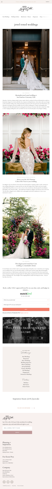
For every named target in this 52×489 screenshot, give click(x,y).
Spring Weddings (26, 366)
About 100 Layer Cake (7, 470)
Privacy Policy (14, 485)
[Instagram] (4, 481)
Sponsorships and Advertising (8, 477)
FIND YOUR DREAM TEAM (18, 338)
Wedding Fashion (15, 17)
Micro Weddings (26, 360)
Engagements (26, 372)
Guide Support (5, 461)
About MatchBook (6, 472)
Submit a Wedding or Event (8, 475)
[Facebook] (11, 481)
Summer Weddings (26, 368)
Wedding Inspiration (30, 177)
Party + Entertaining (44, 17)
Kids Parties (26, 384)
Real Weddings (6, 17)
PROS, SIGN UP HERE (34, 338)
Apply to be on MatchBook (8, 463)
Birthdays (26, 382)
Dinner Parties (26, 386)
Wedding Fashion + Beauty (8, 452)
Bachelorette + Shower (26, 17)
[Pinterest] (8, 481)
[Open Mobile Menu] (1, 1)
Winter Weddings (26, 364)
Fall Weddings (26, 370)
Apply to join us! (24, 312)
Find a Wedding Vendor (7, 449)
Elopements (35, 17)
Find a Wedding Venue (7, 447)
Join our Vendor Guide (7, 459)
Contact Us (5, 473)
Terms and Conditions (20, 485)
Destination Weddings (26, 374)
